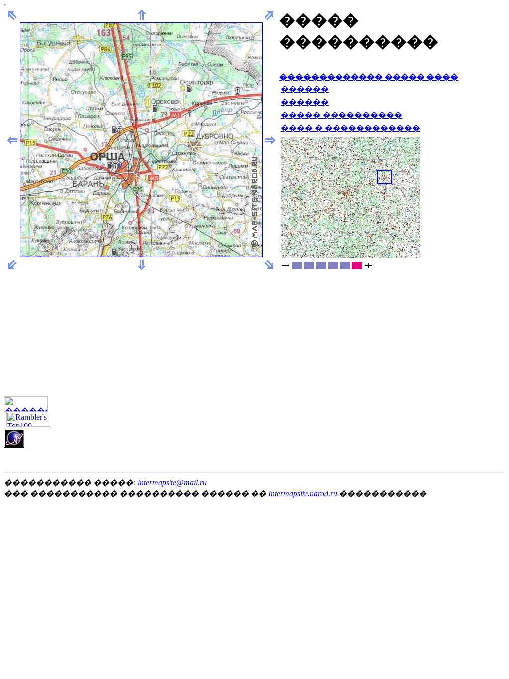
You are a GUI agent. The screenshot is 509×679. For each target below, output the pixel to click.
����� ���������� (341, 115)
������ (305, 89)
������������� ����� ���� (368, 77)
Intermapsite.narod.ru (302, 493)
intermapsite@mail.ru (172, 482)
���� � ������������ (350, 128)
